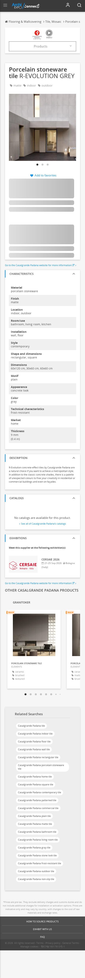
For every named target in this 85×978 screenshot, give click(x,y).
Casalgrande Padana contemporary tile (39, 792)
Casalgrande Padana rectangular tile (38, 757)
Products (40, 46)
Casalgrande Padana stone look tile (37, 855)
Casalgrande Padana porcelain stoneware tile (41, 767)
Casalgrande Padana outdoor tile (36, 871)
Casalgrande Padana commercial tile (38, 808)
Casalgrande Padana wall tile (34, 749)
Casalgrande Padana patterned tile (37, 800)
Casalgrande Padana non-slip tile (36, 879)
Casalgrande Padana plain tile (34, 816)
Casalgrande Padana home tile (35, 776)
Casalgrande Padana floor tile (34, 741)
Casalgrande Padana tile (31, 725)
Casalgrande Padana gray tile (34, 847)
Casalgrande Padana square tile (35, 784)
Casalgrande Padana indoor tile (35, 733)
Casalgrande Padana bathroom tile (37, 831)
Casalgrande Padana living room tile (38, 839)
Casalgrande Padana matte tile (35, 824)
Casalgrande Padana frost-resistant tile (39, 863)
